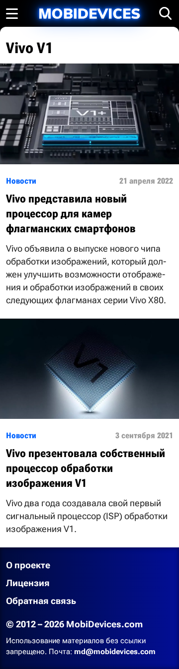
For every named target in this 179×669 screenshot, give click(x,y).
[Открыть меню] (12, 13)
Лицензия (28, 583)
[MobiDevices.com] (89, 13)
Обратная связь (41, 601)
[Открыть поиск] (165, 13)
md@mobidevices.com (115, 651)
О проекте (28, 565)
